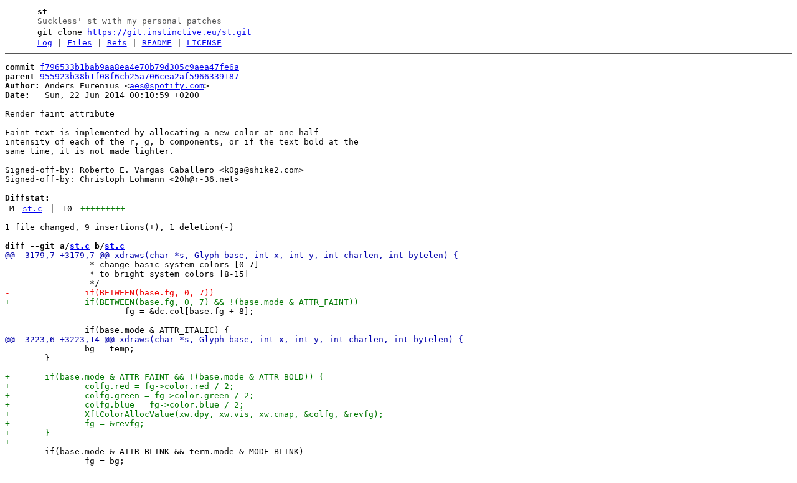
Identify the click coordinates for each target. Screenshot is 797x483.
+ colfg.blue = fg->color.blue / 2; (124, 404)
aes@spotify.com (167, 85)
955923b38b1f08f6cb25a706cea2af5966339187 (139, 76)
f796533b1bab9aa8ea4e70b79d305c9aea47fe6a (139, 67)
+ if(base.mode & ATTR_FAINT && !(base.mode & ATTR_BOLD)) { (164, 376)
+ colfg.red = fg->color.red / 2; (119, 386)
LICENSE (204, 42)
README (157, 42)
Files (79, 42)
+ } (27, 433)
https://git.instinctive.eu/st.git (169, 32)
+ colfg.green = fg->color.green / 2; (129, 395)
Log (44, 42)
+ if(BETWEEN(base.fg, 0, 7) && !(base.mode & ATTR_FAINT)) (182, 302)
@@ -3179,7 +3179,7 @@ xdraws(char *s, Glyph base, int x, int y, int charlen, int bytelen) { (231, 255)
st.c (32, 208)
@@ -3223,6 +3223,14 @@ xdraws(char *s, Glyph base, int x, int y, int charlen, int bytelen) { (234, 339)
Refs (117, 42)
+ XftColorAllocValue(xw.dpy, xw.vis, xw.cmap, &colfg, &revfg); (194, 414)
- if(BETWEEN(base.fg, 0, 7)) (109, 292)
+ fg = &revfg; (74, 423)
